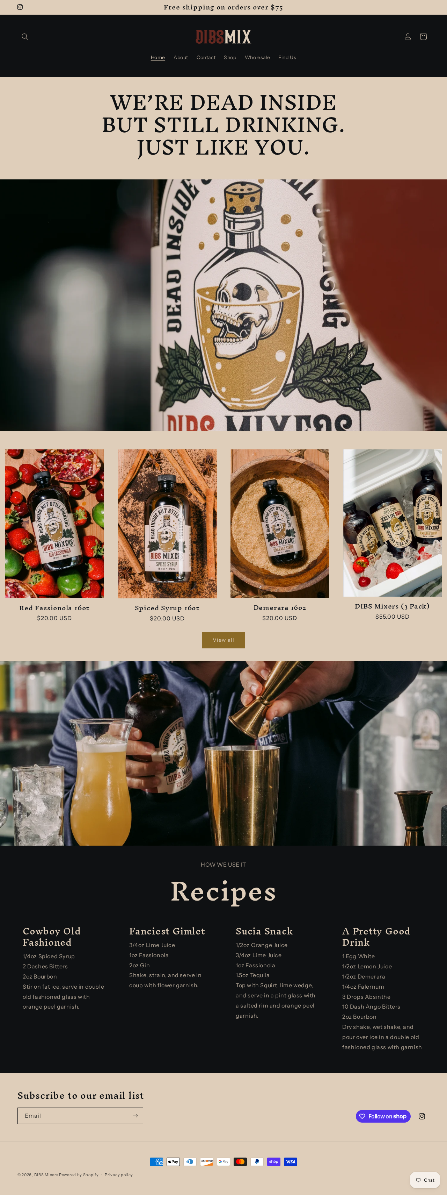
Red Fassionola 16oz (54, 608)
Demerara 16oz (280, 607)
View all (223, 639)
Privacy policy (119, 1174)
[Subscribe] (135, 1116)
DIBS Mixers (46, 1174)
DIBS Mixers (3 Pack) (392, 606)
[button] (25, 36)
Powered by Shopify (79, 1174)
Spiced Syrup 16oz (167, 608)
